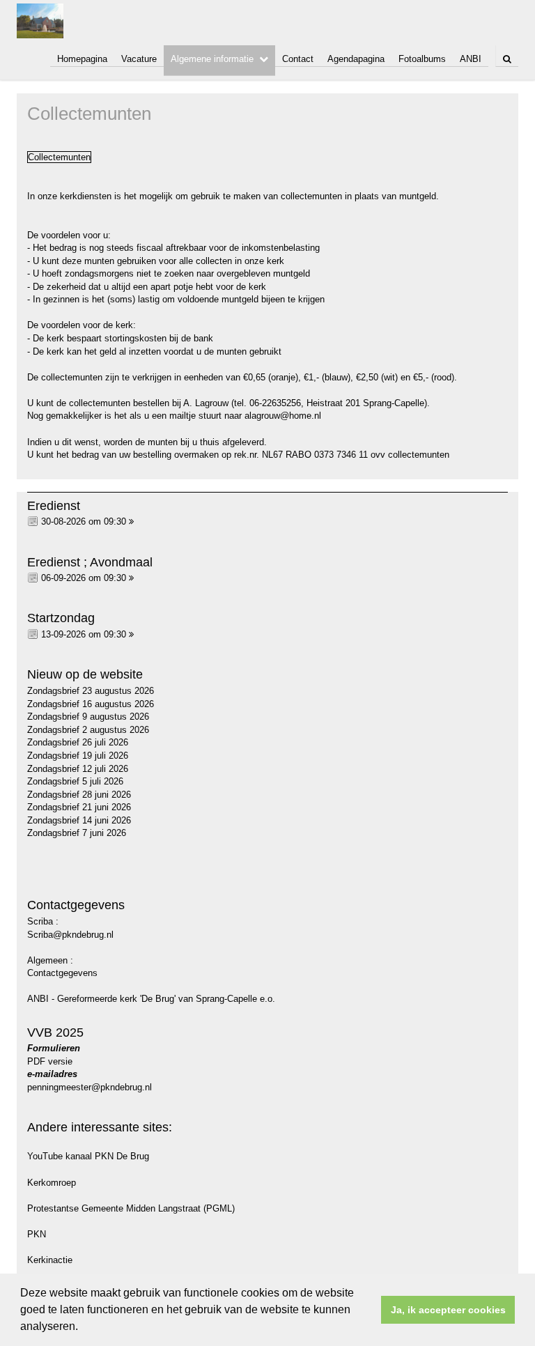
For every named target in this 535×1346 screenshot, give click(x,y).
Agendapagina (356, 59)
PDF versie (49, 1061)
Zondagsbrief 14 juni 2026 (79, 820)
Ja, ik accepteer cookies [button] (448, 1309)
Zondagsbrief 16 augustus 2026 (90, 704)
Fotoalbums (422, 59)
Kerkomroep (51, 1182)
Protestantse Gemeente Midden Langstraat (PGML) (131, 1208)
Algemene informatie (212, 59)
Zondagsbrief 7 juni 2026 (76, 833)
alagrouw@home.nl (283, 415)
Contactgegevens (62, 973)
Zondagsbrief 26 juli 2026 (77, 742)
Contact (297, 59)
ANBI (470, 59)
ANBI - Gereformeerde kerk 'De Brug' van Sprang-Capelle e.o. (151, 998)
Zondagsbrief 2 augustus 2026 (88, 730)
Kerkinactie (49, 1260)
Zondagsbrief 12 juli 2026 (77, 769)
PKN (36, 1234)
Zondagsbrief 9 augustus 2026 (88, 716)
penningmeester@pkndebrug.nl (89, 1087)
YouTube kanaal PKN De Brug (88, 1156)
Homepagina (82, 59)
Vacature (139, 59)
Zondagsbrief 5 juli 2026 (75, 781)
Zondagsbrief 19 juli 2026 (77, 755)
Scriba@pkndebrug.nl (70, 934)
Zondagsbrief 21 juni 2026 (79, 807)
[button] (83, 1328)
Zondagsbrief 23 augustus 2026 (90, 691)
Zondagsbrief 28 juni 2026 (79, 794)
